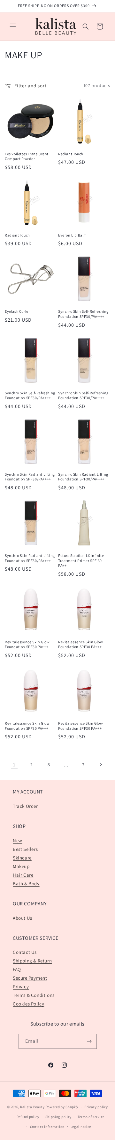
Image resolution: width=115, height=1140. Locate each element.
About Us (22, 918)
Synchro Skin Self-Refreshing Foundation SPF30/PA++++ (83, 314)
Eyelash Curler (17, 311)
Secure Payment (30, 978)
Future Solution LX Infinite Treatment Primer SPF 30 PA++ (81, 560)
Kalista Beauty (32, 1107)
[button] (13, 26)
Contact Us (25, 952)
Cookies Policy (28, 1004)
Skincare (22, 858)
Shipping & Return (32, 961)
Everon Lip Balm (72, 235)
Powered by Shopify (62, 1107)
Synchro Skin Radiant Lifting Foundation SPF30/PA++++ (30, 477)
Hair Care (23, 875)
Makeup (21, 866)
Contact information (47, 1126)
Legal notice (81, 1126)
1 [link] (14, 765)
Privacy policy (96, 1107)
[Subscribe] (89, 1041)
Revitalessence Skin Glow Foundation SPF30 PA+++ (27, 644)
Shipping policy (58, 1116)
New (17, 840)
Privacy (21, 986)
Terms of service (91, 1116)
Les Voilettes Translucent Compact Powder (27, 156)
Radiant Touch (70, 153)
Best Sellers (25, 849)
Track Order (25, 806)
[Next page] (101, 764)
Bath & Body (26, 884)
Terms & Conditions (34, 995)
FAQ (17, 969)
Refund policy (28, 1116)
